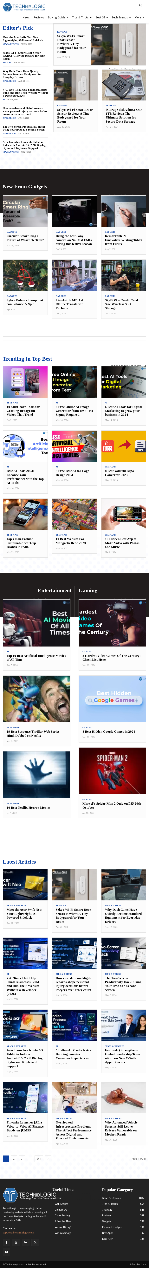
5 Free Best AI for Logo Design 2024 (72, 473)
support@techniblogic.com (18, 1232)
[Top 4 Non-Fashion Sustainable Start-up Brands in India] (25, 514)
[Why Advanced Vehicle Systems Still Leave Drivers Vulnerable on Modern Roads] (123, 1097)
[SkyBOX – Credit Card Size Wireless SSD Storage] (123, 275)
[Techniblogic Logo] (24, 7)
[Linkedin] (25, 1242)
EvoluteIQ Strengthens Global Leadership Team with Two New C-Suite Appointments (122, 1056)
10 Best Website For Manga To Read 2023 (71, 541)
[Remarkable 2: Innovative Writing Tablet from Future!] (123, 211)
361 (39, 1158)
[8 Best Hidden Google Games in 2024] (112, 699)
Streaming (13, 728)
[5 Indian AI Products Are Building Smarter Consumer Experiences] (74, 1025)
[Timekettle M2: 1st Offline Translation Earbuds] (74, 275)
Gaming (87, 652)
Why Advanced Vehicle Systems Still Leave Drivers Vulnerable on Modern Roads (121, 1128)
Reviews (7, 63)
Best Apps (12, 403)
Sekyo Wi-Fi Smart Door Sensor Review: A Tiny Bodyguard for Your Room (24, 55)
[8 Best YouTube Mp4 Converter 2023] (123, 446)
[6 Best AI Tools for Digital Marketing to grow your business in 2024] (123, 382)
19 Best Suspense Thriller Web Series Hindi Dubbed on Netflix (33, 733)
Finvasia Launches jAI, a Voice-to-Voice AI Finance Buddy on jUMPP (25, 1126)
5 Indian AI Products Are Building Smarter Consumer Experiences (73, 1054)
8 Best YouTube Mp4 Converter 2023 (119, 473)
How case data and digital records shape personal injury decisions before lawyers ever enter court (25, 111)
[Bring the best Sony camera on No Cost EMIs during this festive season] (74, 211)
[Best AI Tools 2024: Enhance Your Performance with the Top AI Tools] (25, 446)
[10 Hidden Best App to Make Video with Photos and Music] (123, 514)
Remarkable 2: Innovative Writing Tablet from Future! (123, 240)
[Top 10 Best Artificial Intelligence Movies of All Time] (36, 623)
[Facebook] (6, 1242)
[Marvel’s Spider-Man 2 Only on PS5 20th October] (112, 771)
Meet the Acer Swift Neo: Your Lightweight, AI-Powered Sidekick (23, 39)
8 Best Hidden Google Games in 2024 (108, 731)
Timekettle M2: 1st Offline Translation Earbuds (69, 304)
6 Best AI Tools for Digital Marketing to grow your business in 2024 (123, 411)
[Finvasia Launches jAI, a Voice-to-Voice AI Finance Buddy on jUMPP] (25, 1097)
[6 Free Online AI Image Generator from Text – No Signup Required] (74, 382)
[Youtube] (6, 1252)
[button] (140, 5)
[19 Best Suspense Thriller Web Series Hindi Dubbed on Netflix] (36, 699)
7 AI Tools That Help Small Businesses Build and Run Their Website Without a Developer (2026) (25, 92)
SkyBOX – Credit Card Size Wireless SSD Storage (121, 304)
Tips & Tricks (9, 81)
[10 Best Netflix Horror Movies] (36, 774)
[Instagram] (16, 1242)
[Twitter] (35, 1242)
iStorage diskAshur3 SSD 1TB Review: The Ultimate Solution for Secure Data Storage (124, 115)
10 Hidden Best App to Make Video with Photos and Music (122, 543)
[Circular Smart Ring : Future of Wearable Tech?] (25, 211)
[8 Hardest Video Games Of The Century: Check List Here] (112, 623)
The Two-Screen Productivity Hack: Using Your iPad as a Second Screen (24, 128)
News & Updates (11, 44)
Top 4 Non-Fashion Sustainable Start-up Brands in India (21, 543)
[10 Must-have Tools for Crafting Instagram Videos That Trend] (25, 382)
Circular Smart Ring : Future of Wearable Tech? (25, 238)
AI (4, 100)
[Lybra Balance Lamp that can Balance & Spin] (25, 275)
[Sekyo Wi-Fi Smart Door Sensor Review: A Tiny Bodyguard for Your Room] (118, 44)
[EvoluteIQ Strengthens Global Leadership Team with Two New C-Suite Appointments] (123, 1025)
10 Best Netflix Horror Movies (28, 807)
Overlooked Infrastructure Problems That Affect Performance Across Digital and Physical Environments (74, 1130)
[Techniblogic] (25, 1195)
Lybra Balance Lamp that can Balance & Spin (25, 302)
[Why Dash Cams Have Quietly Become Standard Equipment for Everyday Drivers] (123, 885)
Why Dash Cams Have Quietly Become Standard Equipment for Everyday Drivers (22, 74)
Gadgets (12, 232)
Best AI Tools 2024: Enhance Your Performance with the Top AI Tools (25, 477)
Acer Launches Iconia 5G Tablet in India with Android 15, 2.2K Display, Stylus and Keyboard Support (24, 145)
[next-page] (48, 1158)
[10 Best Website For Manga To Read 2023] (74, 514)
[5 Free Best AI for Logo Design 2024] (74, 446)
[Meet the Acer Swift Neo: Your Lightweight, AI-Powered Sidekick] (25, 885)
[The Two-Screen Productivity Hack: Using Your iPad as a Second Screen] (123, 953)
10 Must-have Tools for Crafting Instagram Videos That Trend (23, 411)
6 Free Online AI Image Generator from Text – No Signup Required (74, 411)
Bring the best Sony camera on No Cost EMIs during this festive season (74, 240)
